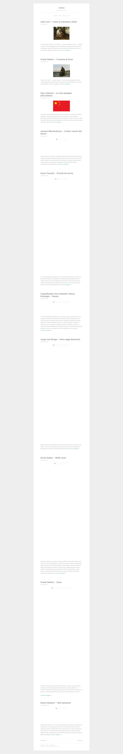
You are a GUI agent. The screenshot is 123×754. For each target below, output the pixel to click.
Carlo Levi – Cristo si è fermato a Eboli (58, 21)
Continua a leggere (65, 50)
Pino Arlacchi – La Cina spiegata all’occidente (56, 94)
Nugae (64, 15)
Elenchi (56, 15)
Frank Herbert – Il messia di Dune (56, 59)
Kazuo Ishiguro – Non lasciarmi (55, 702)
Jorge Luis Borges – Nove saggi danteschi (60, 339)
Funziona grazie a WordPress (47, 745)
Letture (61, 8)
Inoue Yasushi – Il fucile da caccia (56, 173)
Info (68, 15)
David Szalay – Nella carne (53, 457)
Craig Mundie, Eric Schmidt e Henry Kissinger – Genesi (57, 295)
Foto (60, 15)
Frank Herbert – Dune (50, 582)
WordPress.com (55, 746)
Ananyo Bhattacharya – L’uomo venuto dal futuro (61, 132)
